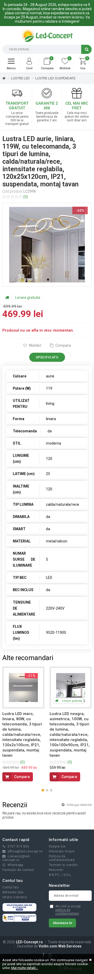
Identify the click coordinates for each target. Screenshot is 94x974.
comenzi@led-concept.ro (16, 858)
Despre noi (57, 846)
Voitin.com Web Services (60, 946)
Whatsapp (15, 865)
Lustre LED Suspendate (55, 78)
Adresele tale (13, 892)
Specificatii (47, 357)
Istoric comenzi (14, 897)
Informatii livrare (62, 851)
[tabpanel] (47, 244)
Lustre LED (20, 78)
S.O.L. (67, 875)
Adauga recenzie (79, 805)
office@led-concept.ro (25, 851)
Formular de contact (18, 870)
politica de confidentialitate (67, 911)
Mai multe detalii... (24, 968)
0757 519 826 (18, 846)
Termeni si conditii (63, 865)
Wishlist (34, 345)
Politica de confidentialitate (62, 858)
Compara (63, 345)
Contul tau (10, 887)
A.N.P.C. (55, 875)
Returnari (56, 870)
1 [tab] (48, 279)
